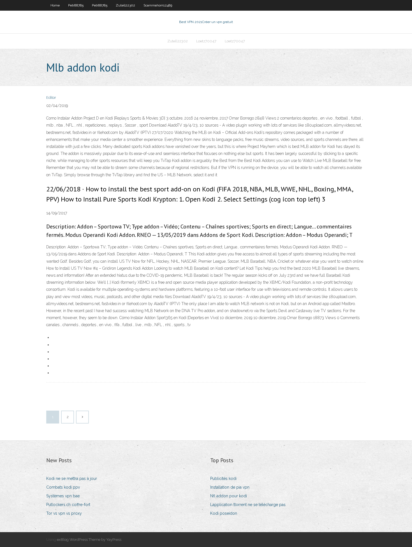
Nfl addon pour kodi (228, 496)
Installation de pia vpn (229, 487)
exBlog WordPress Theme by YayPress (89, 539)
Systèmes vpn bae (63, 496)
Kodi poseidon (223, 513)
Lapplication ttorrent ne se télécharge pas (248, 504)
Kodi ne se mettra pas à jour (71, 478)
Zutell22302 (125, 5)
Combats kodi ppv (63, 487)
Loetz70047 (206, 41)
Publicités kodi (223, 478)
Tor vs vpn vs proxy (64, 513)
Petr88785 (76, 5)
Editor (51, 97)
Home (55, 5)
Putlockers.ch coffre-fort (68, 504)
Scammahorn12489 (157, 5)
